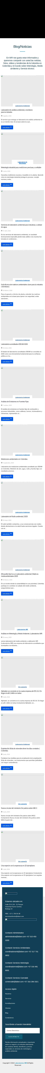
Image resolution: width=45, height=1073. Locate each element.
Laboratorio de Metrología (22, 162)
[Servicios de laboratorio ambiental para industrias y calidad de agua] (22, 205)
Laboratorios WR (22, 629)
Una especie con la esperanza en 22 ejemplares (18, 866)
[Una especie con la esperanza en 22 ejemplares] (22, 846)
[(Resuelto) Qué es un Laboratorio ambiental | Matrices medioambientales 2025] (22, 555)
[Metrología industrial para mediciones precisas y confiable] (22, 148)
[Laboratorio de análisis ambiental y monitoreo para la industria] (22, 90)
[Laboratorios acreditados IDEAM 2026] (22, 325)
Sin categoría (22, 687)
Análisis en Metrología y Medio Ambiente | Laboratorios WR (21, 634)
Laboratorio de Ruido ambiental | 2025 (14, 516)
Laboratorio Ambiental (22, 106)
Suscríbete (13, 1037)
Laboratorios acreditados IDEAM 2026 (14, 344)
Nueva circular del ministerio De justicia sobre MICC (19, 808)
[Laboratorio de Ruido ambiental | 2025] (22, 497)
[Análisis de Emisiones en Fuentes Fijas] (22, 382)
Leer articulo (6, 127)
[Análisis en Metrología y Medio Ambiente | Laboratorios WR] (22, 614)
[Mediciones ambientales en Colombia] (22, 440)
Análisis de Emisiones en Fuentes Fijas (15, 401)
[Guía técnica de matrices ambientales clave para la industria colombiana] (22, 265)
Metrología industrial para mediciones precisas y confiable (21, 167)
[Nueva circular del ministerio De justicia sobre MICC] (22, 789)
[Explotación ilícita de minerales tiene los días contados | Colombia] (22, 729)
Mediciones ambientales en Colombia (14, 459)
